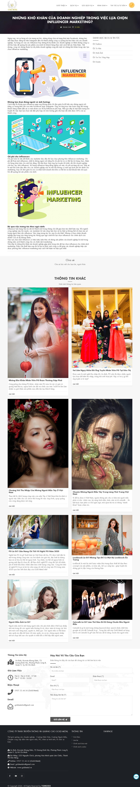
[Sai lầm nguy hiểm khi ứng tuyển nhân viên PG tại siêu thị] (102, 327)
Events (98, 62)
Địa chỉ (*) (54, 685)
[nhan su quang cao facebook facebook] (10, 775)
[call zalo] (136, 776)
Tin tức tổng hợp (103, 57)
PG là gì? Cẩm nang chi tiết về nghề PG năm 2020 (34, 551)
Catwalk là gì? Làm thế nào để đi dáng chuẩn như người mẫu (101, 623)
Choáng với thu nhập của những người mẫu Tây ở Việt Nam (36, 491)
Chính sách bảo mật (80, 743)
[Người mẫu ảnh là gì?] (38, 599)
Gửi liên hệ (59, 719)
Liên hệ (75, 740)
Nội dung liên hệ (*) (58, 695)
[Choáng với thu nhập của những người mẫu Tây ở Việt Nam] (38, 443)
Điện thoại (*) (98, 676)
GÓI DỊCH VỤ (87, 5)
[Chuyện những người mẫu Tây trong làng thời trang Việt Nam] (102, 444)
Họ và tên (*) (55, 667)
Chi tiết (12, 394)
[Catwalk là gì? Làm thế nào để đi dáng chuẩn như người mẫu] (102, 599)
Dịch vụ (73, 5)
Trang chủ (66, 27)
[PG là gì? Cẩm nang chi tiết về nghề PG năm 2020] (38, 531)
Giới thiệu (61, 5)
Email (52, 676)
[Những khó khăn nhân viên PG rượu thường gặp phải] (38, 332)
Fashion (99, 44)
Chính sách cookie (79, 747)
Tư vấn (77, 27)
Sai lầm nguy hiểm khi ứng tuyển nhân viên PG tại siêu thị (102, 370)
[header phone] (131, 5)
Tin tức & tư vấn (118, 5)
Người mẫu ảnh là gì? (19, 622)
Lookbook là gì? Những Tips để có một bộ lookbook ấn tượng (100, 558)
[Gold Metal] (12, 5)
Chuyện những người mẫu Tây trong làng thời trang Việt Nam (101, 492)
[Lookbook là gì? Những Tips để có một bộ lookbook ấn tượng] (102, 535)
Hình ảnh (101, 5)
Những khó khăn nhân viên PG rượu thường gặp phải (35, 380)
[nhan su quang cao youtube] (16, 775)
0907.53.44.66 (21, 690)
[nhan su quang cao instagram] (22, 775)
